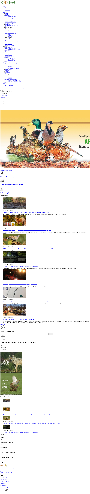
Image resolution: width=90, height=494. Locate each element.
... (66, 214)
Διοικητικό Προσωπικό (12, 18)
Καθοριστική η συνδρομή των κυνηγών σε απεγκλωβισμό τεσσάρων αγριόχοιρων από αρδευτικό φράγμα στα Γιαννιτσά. (26, 212)
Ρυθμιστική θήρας (4, 479)
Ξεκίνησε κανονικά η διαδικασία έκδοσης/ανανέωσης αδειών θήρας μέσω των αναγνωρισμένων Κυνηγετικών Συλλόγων (26, 301)
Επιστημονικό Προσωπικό (13, 17)
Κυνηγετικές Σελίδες (4, 487)
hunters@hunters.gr (4, 95)
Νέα (6, 26)
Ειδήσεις (4, 6)
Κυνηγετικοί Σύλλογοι (12, 19)
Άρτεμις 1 (10, 77)
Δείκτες (9, 67)
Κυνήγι (6, 7)
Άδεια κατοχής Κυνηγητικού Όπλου (11, 184)
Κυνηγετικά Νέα (8, 44)
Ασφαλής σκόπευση (12, 58)
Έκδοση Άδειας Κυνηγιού (8, 177)
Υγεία (6, 71)
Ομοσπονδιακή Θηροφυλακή (11, 48)
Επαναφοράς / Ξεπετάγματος (13, 68)
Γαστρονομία (10, 42)
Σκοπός (6, 13)
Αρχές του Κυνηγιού (9, 29)
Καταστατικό (7, 24)
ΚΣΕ (9, 34)
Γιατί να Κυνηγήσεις (9, 32)
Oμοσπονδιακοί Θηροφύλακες (14, 49)
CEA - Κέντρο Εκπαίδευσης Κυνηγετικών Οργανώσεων (16, 88)
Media (4, 83)
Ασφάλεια (7, 57)
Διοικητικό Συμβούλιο (12, 16)
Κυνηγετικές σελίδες (9, 45)
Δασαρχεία (10, 36)
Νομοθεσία (7, 10)
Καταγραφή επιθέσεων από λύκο (14, 81)
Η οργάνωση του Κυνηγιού (10, 33)
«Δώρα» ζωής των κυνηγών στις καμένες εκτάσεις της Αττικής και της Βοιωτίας (18, 319)
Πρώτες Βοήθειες (8, 69)
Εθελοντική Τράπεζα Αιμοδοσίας (11, 25)
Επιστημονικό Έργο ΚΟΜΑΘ (11, 79)
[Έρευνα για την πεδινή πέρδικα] (11, 394)
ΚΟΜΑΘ (5, 12)
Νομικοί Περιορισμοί (9, 56)
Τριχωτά (9, 39)
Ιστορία (6, 14)
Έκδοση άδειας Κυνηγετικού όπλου (12, 53)
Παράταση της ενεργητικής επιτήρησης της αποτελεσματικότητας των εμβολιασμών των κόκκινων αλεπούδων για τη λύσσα (27, 230)
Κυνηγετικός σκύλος (7, 62)
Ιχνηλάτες (10, 66)
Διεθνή (6, 11)
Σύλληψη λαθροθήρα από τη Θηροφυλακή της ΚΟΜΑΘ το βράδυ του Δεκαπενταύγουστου (20, 266)
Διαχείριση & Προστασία (10, 8)
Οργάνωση (7, 15)
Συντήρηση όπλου (11, 60)
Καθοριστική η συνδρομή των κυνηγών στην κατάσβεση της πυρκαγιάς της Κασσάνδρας (20, 284)
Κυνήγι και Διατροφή (9, 40)
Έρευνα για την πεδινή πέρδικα (14, 80)
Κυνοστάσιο (7, 70)
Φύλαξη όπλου (11, 59)
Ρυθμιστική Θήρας (9, 47)
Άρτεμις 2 (10, 78)
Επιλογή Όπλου (8, 55)
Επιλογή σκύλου (11, 64)
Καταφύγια (7, 50)
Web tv (6, 86)
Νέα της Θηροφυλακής (9, 51)
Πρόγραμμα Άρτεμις (9, 75)
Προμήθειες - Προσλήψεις (10, 22)
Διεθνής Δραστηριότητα (10, 21)
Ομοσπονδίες (10, 35)
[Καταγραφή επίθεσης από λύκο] (11, 372)
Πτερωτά (9, 38)
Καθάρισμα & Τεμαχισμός (13, 41)
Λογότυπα (7, 84)
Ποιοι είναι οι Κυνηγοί (9, 30)
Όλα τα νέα (2, 324)
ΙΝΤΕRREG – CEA (4, 477)
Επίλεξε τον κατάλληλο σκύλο (11, 63)
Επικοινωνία (2, 97)
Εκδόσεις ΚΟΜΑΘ (9, 85)
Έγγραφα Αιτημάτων (9, 23)
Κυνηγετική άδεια (8, 28)
